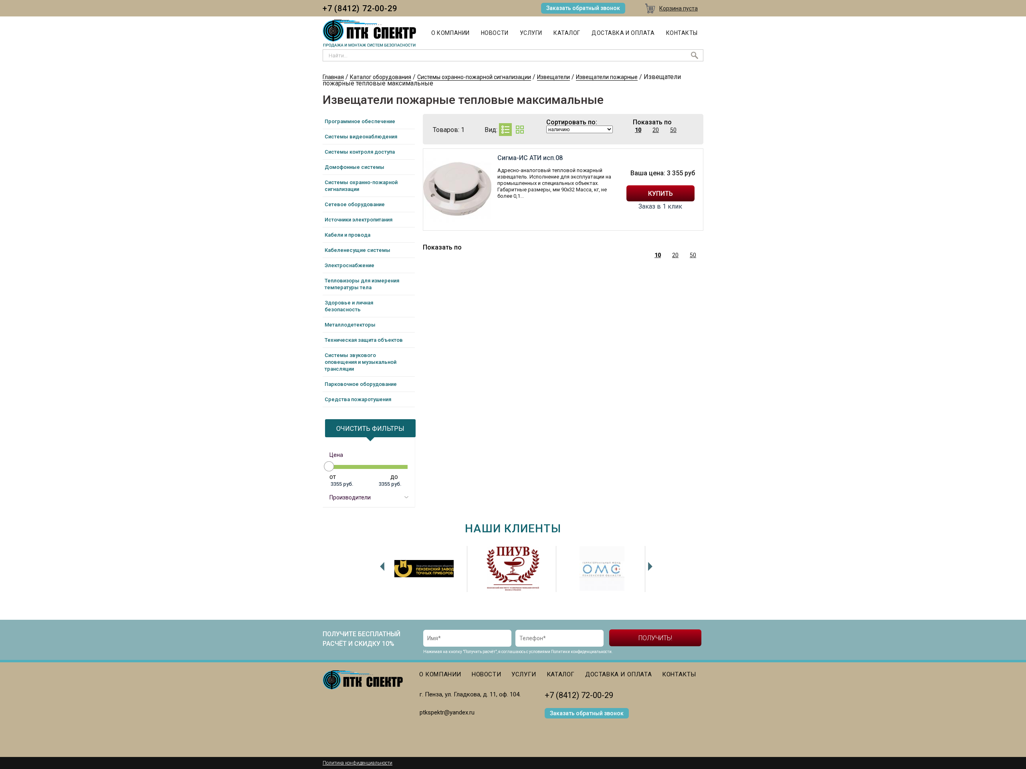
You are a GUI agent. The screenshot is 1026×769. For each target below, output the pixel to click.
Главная (333, 77)
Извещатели (553, 77)
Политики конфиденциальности (581, 651)
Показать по (652, 122)
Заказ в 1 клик (660, 206)
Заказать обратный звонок (583, 8)
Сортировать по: (571, 122)
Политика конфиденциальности (357, 763)
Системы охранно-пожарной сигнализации (474, 77)
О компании (450, 33)
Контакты (682, 33)
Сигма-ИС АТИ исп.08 (530, 158)
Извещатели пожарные (607, 77)
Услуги (531, 33)
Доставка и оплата (623, 33)
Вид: (491, 130)
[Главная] (369, 33)
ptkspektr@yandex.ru (447, 712)
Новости (495, 33)
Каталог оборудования (380, 77)
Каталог (566, 33)
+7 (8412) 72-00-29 (360, 8)
